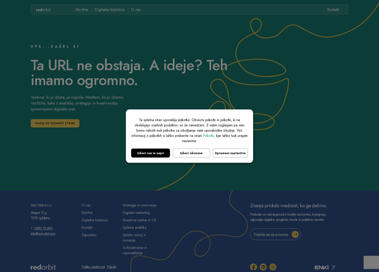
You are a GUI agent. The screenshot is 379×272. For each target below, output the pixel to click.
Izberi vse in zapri (150, 153)
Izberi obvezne (191, 153)
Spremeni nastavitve (230, 153)
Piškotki (208, 135)
